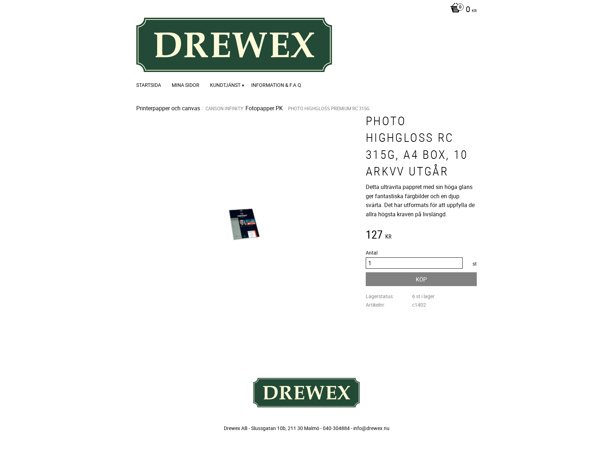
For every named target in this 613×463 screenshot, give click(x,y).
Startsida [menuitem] (148, 85)
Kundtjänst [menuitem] (225, 85)
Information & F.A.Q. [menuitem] (277, 85)
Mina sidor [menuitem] (185, 85)
